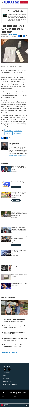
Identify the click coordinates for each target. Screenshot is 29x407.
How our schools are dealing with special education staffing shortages (19, 238)
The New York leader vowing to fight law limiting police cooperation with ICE (14, 320)
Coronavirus (18, 130)
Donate (24, 2)
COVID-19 (8, 133)
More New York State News (10, 352)
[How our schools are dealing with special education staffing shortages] (6, 239)
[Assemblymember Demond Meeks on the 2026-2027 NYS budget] (6, 169)
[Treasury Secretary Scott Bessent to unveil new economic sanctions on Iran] (6, 214)
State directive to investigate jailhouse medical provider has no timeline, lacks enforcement (18, 229)
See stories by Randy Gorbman (17, 155)
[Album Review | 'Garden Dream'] (6, 277)
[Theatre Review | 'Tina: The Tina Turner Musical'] (6, 286)
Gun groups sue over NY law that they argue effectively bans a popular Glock (15, 345)
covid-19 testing (17, 133)
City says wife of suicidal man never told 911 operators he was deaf (19, 252)
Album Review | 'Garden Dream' (19, 274)
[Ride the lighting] (6, 268)
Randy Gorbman (13, 34)
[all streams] (27, 405)
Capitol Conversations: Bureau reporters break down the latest (14, 332)
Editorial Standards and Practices (10, 384)
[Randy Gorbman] (4, 146)
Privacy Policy (6, 378)
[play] (2, 405)
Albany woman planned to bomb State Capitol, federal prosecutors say (16, 339)
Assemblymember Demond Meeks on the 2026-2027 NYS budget (18, 168)
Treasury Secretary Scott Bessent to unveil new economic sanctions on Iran (19, 213)
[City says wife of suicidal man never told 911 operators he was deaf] (6, 253)
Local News (8, 130)
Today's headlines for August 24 (19, 182)
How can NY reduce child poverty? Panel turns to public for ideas (14, 326)
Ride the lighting (15, 266)
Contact (4, 375)
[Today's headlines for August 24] (6, 184)
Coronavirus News (16, 11)
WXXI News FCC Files (7, 381)
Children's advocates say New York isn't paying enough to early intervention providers (19, 194)
